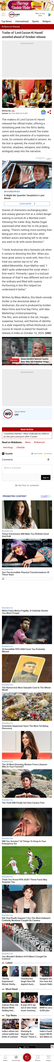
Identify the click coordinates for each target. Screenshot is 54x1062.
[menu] (4, 14)
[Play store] (49, 14)
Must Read (12, 989)
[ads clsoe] (52, 1046)
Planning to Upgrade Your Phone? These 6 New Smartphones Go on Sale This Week (29, 1034)
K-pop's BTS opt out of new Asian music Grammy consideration (29, 1008)
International (22, 21)
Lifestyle (20, 447)
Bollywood (39, 442)
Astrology (8, 447)
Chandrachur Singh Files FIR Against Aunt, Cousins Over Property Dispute (29, 981)
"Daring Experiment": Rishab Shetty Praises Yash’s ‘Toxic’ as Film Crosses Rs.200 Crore (9, 981)
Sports (35, 21)
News (28, 442)
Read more (13, 360)
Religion (46, 21)
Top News (6, 21)
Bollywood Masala (11, 26)
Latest (9, 962)
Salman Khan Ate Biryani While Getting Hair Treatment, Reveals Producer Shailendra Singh (10, 1008)
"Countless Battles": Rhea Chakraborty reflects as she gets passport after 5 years (26, 435)
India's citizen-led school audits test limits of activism (10, 1034)
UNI (13, 111)
